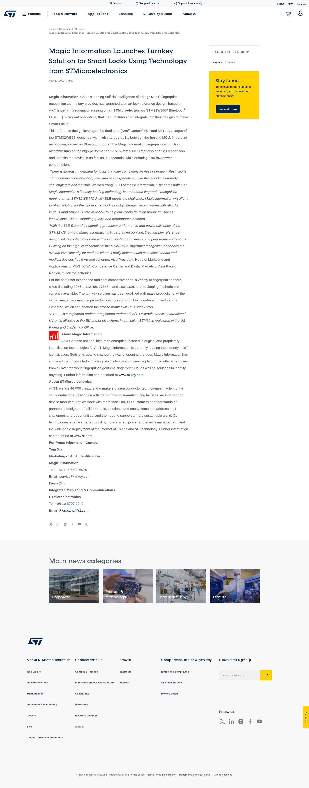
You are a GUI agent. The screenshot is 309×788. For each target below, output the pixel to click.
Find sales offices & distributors (94, 682)
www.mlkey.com (131, 375)
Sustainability (35, 693)
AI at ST (80, 726)
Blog (29, 726)
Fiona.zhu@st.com (73, 510)
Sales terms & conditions (162, 774)
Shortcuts (125, 671)
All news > (80, 28)
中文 (290, 4)
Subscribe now (228, 109)
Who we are (34, 671)
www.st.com (83, 436)
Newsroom (81, 704)
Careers (31, 715)
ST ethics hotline (171, 682)
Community (82, 693)
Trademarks (185, 774)
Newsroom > (66, 28)
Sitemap (124, 682)
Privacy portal (169, 693)
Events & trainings (86, 715)
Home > (53, 28)
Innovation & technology (42, 704)
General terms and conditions (45, 737)
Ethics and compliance (175, 671)
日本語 (280, 4)
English (217, 62)
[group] (74, 586)
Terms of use (137, 774)
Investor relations (37, 682)
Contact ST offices (86, 671)
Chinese (230, 62)
